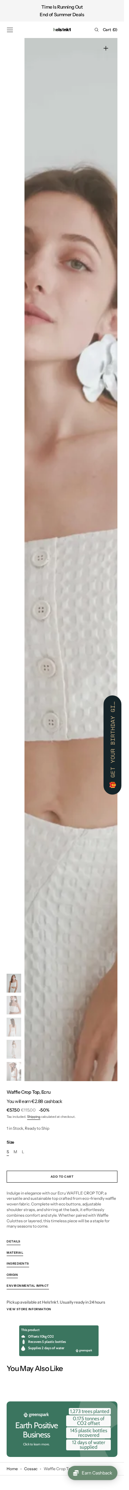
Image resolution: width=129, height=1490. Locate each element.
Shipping (33, 1117)
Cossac (30, 1468)
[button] (10, 29)
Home (12, 1468)
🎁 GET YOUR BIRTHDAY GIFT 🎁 (112, 745)
